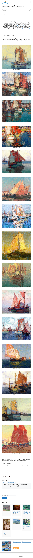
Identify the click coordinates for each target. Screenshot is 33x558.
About (3, 482)
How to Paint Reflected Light (26, 527)
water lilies (17, 28)
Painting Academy (13, 459)
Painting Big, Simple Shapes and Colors (16, 512)
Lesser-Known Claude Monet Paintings (16, 526)
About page (14, 487)
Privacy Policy (21, 556)
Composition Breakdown (20, 25)
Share (29, 10)
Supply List (6, 482)
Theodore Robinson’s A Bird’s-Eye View (6, 512)
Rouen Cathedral (22, 28)
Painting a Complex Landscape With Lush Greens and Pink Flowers (26, 513)
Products (14, 482)
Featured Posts (10, 482)
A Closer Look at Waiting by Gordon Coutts (6, 532)
